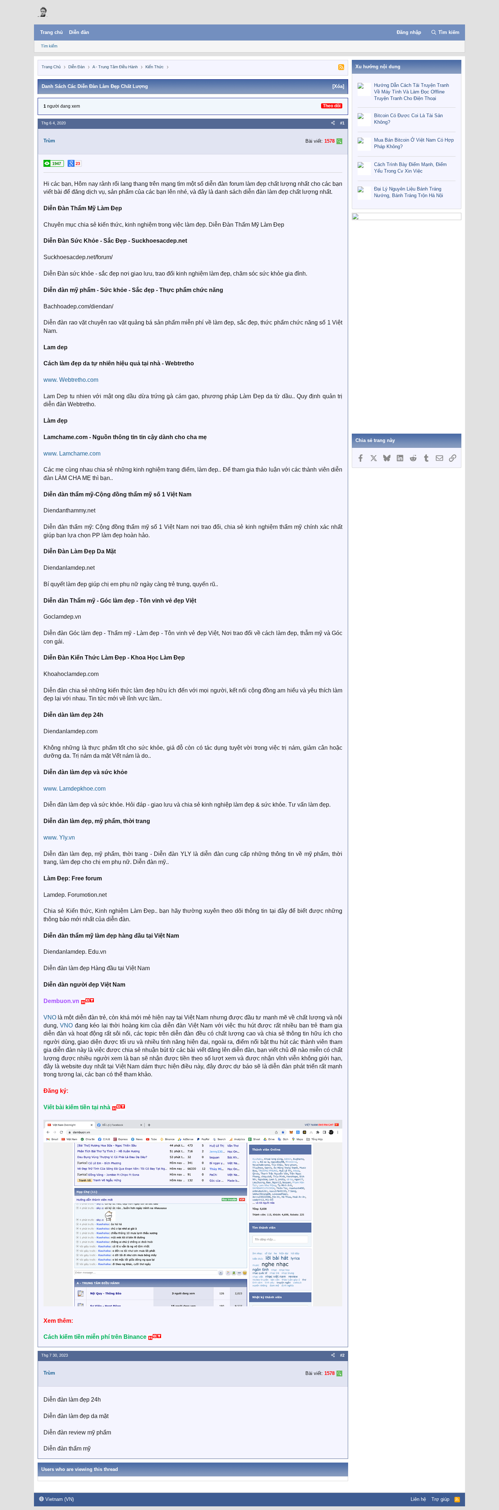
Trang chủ (51, 32)
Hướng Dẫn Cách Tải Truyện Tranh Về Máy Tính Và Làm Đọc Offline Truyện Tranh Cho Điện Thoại (411, 91)
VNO (49, 1017)
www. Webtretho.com (70, 380)
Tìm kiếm (49, 46)
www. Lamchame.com (71, 453)
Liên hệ (418, 1499)
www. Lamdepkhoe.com (74, 788)
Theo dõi (331, 105)
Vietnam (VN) (59, 1499)
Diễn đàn (79, 32)
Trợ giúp (440, 1499)
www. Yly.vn (59, 837)
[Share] (333, 123)
